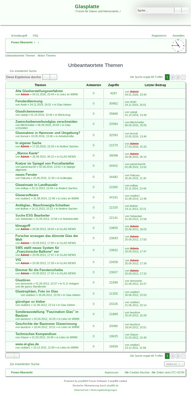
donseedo (27, 283)
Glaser (25, 337)
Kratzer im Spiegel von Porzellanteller (44, 163)
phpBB (82, 381)
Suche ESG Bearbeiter (32, 215)
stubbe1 (25, 198)
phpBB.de (113, 385)
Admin (25, 94)
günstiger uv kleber (30, 301)
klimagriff (22, 226)
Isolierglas (66, 177)
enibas (25, 188)
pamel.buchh (28, 166)
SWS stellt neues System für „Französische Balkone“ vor (37, 249)
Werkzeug (64, 114)
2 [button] (172, 77)
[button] (183, 77)
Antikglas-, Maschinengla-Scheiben (42, 205)
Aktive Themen (47, 55)
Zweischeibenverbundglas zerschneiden (46, 121)
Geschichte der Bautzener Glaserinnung (46, 324)
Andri (24, 104)
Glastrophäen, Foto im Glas (36, 291)
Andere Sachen (69, 146)
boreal (24, 136)
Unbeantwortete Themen (20, 55)
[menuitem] (33, 36)
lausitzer (26, 318)
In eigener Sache (28, 143)
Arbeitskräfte (66, 136)
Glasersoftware (26, 195)
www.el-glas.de (27, 344)
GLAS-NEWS (68, 156)
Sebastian (27, 218)
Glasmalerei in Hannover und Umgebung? (47, 133)
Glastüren (22, 280)
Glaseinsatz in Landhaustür (36, 185)
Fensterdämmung (29, 101)
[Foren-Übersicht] (38, 16)
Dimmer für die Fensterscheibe (39, 270)
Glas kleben (64, 104)
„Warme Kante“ (27, 153)
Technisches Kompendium (35, 334)
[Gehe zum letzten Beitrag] (141, 91)
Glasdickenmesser (29, 111)
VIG (18, 260)
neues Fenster (26, 174)
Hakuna (25, 177)
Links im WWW (69, 94)
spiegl (24, 114)
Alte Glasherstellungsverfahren (39, 91)
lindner (25, 208)
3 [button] (178, 77)
